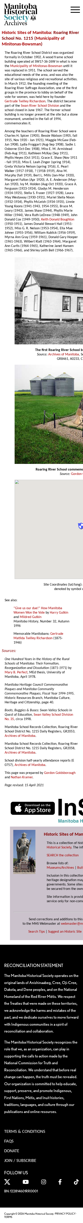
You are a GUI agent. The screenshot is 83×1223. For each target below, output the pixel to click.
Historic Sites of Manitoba (26, 32)
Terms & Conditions (24, 1132)
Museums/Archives (60, 868)
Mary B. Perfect (16, 672)
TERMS (8, 1217)
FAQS (9, 1141)
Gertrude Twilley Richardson (25, 101)
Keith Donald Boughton (57, 219)
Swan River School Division (40, 106)
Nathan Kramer (22, 777)
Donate (11, 1151)
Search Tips (36, 932)
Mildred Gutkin (30, 617)
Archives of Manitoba (63, 354)
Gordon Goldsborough (59, 773)
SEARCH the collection (63, 855)
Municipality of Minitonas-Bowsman (36, 66)
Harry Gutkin (59, 612)
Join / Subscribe (20, 1161)
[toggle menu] (75, 9)
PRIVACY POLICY (65, 1213)
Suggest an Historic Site (65, 932)
